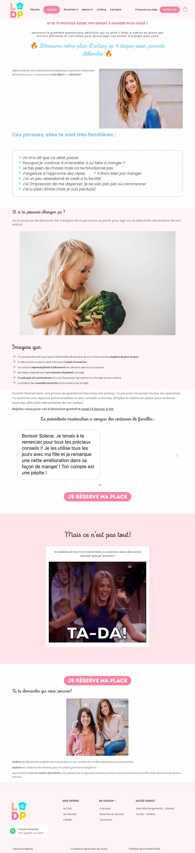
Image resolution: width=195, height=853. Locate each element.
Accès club (170, 9)
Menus (86, 9)
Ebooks (35, 9)
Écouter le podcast (28, 829)
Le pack (52, 9)
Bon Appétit (26, 833)
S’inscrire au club (146, 9)
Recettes (69, 9)
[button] (17, 455)
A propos (115, 9)
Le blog (101, 9)
